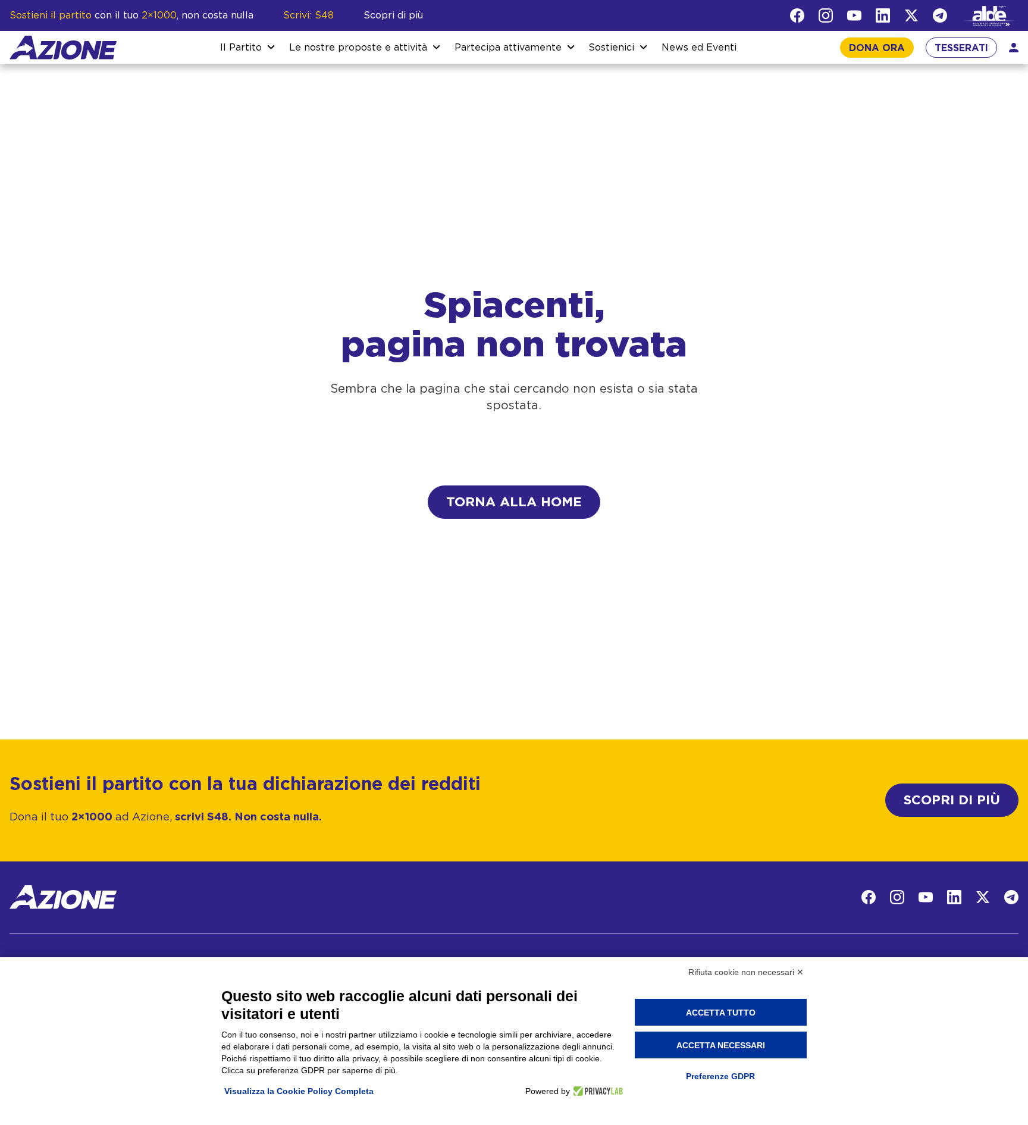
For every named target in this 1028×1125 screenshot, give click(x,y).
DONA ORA (877, 48)
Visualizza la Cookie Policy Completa (299, 1091)
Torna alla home (514, 502)
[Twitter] (911, 15)
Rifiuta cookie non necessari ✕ (746, 972)
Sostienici (611, 47)
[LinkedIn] (883, 15)
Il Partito (241, 47)
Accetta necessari (720, 1045)
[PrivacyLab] (596, 1091)
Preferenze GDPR (720, 1076)
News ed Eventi (699, 47)
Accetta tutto (721, 1012)
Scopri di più (393, 15)
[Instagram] (826, 15)
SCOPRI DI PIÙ (952, 800)
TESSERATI (961, 48)
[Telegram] (940, 15)
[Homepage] (63, 47)
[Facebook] (797, 15)
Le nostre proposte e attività (358, 47)
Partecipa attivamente (508, 47)
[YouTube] (854, 15)
